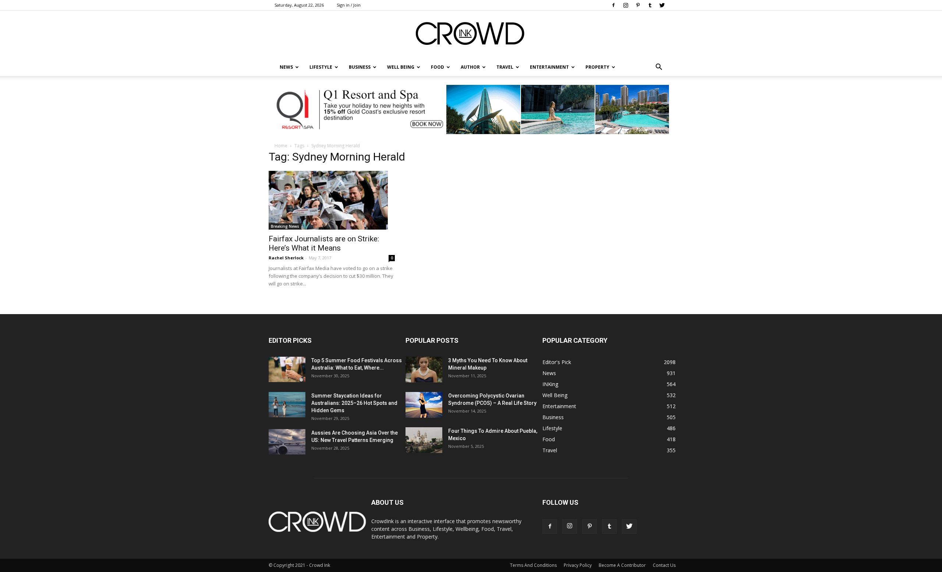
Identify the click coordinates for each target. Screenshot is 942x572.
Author (470, 67)
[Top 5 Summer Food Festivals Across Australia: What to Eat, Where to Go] (287, 369)
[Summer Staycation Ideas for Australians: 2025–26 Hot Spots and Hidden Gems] (287, 404)
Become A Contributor (622, 565)
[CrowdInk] (471, 35)
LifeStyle (320, 67)
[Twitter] (661, 5)
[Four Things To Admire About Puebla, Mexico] (424, 440)
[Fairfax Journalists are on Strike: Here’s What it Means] (332, 200)
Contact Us (664, 565)
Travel (504, 67)
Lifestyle (552, 428)
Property (597, 67)
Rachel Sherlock (286, 257)
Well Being (400, 67)
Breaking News (285, 226)
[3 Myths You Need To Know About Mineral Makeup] (424, 369)
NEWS (286, 67)
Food (437, 67)
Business (360, 67)
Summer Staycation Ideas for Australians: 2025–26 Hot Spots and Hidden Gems (354, 403)
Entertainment (549, 67)
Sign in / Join (349, 5)
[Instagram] (625, 5)
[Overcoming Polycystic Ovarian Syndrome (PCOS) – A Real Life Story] (424, 405)
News (549, 373)
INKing (550, 384)
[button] (658, 67)
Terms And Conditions (533, 565)
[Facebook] (613, 5)
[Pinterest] (637, 5)
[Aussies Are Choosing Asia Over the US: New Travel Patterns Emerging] (287, 441)
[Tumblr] (649, 5)
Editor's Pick (556, 362)
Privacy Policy (578, 565)
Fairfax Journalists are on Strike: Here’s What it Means (324, 243)
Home (281, 146)
